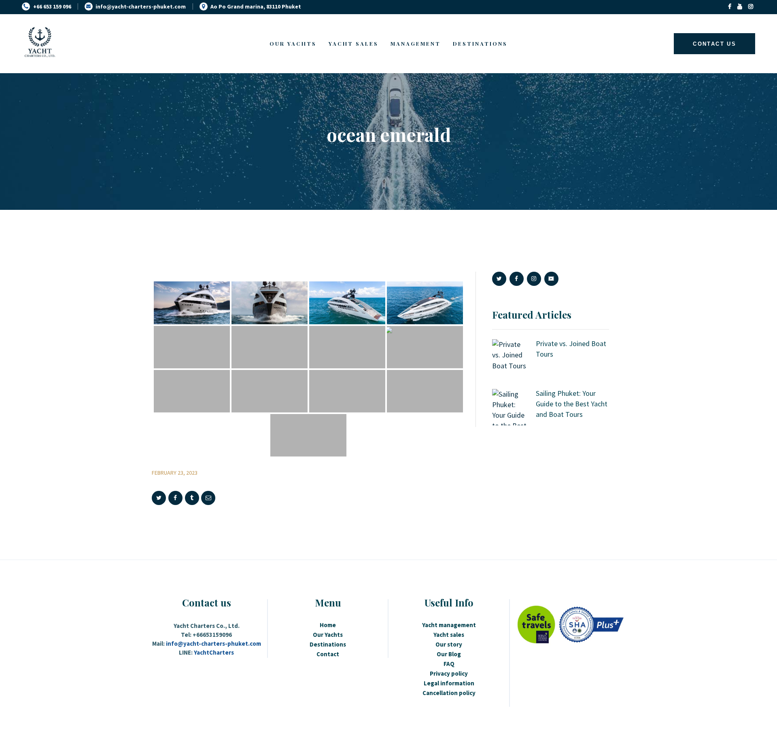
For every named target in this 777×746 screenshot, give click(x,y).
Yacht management (449, 625)
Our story (448, 644)
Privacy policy (449, 673)
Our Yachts (328, 634)
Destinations (328, 644)
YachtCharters (214, 652)
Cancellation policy (449, 693)
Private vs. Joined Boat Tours (571, 349)
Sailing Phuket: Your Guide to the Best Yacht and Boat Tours (571, 404)
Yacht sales (448, 634)
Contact (327, 654)
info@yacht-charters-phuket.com (213, 643)
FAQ (449, 664)
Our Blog (449, 654)
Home (328, 625)
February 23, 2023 (174, 472)
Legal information (449, 683)
